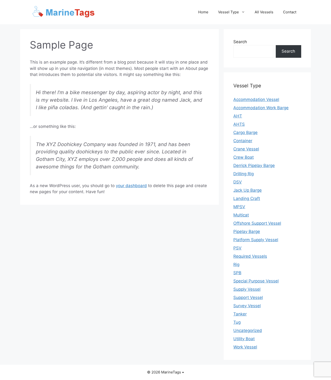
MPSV (239, 206)
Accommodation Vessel (256, 99)
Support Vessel (248, 297)
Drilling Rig (243, 173)
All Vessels (264, 12)
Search (240, 41)
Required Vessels (250, 256)
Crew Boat (243, 157)
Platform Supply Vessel (255, 239)
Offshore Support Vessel (257, 223)
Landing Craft (246, 198)
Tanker (240, 314)
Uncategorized (247, 330)
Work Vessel (245, 347)
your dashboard (131, 185)
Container (242, 140)
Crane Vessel (246, 149)
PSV (237, 248)
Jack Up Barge (247, 190)
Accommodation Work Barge (261, 107)
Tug (237, 322)
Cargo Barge (245, 132)
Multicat (241, 215)
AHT (237, 116)
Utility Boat (244, 338)
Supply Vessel (246, 289)
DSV (237, 182)
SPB (237, 272)
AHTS (239, 124)
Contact (289, 12)
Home (203, 12)
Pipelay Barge (246, 231)
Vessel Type (228, 12)
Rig (236, 264)
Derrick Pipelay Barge (254, 165)
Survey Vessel (247, 305)
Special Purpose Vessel (256, 281)
